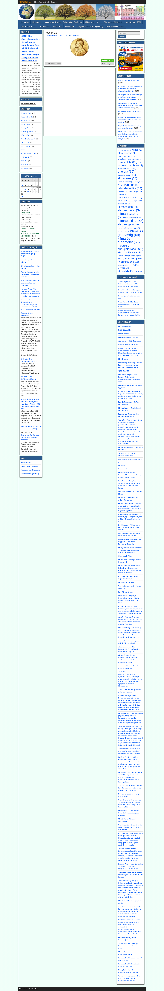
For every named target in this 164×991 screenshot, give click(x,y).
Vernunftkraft (122, 469)
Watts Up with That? (125, 556)
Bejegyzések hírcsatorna (29, 466)
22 (37, 190)
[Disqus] (79, 101)
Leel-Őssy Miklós (27, 131)
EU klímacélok (127, 176)
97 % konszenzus (124, 150)
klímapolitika (130, 221)
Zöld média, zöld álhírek (113, 22)
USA (135, 265)
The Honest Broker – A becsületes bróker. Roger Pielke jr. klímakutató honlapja (130, 874)
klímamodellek (132, 217)
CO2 (131, 162)
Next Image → (107, 63)
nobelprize (51, 32)
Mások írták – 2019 (92, 22)
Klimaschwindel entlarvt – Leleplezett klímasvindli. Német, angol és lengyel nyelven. (129, 475)
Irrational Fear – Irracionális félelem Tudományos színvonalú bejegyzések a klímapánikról (130, 866)
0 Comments (74, 36)
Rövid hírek (69, 26)
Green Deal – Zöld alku (128, 192)
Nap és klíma (124, 256)
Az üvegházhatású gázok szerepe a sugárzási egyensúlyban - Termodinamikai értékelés (130, 97)
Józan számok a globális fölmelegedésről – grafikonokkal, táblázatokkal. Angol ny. (129, 649)
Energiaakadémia (124, 334)
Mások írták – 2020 (133, 22)
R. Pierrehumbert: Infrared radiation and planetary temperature (30, 283)
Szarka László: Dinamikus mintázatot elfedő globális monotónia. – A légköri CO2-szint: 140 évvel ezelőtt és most (30, 404)
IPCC (122, 200)
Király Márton (25, 124)
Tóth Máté (24, 164)
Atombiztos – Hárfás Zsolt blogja (129, 341)
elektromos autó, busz (127, 168)
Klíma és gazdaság (130, 233)
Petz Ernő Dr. (25, 146)
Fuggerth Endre (26, 113)
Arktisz (137, 150)
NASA (134, 256)
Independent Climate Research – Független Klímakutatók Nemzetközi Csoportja (129, 542)
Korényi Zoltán (26, 128)
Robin (23, 150)
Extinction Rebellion (125, 182)
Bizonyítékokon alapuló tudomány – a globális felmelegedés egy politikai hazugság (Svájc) (130, 550)
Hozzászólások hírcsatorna (30, 470)
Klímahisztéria (123, 359)
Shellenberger (123, 265)
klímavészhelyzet (132, 228)
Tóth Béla (24, 161)
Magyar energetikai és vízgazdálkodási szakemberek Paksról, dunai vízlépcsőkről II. (129, 312)
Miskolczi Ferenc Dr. (28, 139)
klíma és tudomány (129, 240)
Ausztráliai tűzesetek (127, 156)
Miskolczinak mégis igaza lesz (129, 80)
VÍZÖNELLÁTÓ (123, 371)
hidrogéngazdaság (130, 197)
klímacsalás (128, 206)
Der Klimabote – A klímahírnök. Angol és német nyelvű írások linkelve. (129, 527)
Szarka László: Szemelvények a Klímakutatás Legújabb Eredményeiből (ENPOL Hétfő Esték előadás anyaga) (31, 304)
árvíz (140, 271)
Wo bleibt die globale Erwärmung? (130, 459)
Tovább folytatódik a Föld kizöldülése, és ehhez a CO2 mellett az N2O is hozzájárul (128, 284)
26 (28, 192)
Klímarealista (25, 1)
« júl (22, 196)
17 (22, 190)
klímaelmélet (130, 210)
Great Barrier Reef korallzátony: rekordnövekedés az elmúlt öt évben (129, 304)
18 (25, 190)
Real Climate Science (125, 592)
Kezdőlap (25, 22)
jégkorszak (132, 201)
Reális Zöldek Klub (124, 330)
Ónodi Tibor (25, 142)
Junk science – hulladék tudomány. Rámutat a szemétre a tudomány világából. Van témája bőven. (130, 788)
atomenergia (127, 153)
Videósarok (57, 26)
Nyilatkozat (36, 22)
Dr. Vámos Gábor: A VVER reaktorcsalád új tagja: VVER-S (30, 253)
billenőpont (123, 159)
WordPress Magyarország (30, 474)
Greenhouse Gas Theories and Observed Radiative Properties (30, 437)
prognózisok (130, 261)
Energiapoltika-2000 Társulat (128, 337)
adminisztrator (52, 36)
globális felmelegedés (130, 186)
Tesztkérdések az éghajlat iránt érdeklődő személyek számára (30, 274)
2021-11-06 (63, 36)
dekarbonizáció (131, 165)
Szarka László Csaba (28, 153)
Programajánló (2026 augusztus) (90, 26)
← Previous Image (53, 63)
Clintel (121, 162)
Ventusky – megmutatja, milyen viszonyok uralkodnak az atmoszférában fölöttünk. (129, 978)
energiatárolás (124, 175)
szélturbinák (25, 157)
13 (31, 187)
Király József (25, 120)
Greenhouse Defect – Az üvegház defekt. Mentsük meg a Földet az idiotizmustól (130, 827)
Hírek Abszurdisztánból (115, 26)
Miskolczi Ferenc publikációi (128, 345)
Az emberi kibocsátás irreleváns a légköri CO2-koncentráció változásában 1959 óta (130, 89)
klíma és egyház (123, 232)
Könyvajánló (44, 26)
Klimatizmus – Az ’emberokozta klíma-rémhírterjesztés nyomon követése (129, 813)
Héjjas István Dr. (27, 117)
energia (126, 171)
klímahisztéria (128, 215)
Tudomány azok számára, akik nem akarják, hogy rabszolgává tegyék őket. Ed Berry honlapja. (129, 751)
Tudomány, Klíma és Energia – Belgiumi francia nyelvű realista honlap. (129, 946)
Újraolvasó (24, 168)
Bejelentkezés (26, 463)
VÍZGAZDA (123, 268)
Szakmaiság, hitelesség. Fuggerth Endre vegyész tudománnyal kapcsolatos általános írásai (130, 365)
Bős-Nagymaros (135, 159)
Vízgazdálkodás (127, 271)
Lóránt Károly (25, 135)
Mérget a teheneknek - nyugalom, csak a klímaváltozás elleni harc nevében (130, 120)
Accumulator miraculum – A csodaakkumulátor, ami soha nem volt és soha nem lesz (130, 105)
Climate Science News (126, 582)
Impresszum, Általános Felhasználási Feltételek (63, 22)
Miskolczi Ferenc (129, 252)
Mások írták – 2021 (28, 26)
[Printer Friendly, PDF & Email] (107, 60)
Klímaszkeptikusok (125, 326)
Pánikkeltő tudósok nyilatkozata (129, 111)
